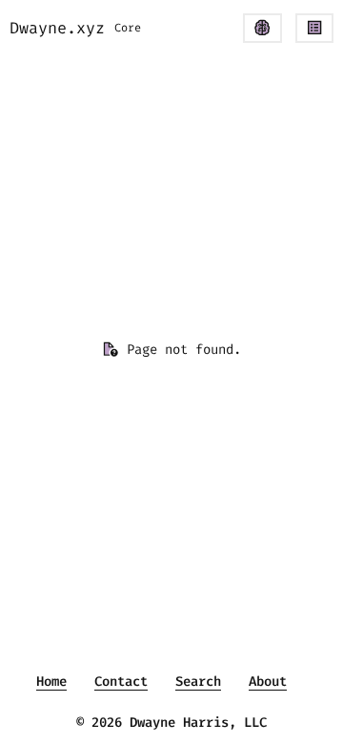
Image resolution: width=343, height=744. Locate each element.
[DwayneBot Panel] (262, 28)
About (268, 681)
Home (51, 681)
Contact (121, 681)
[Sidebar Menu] (314, 28)
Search (198, 681)
